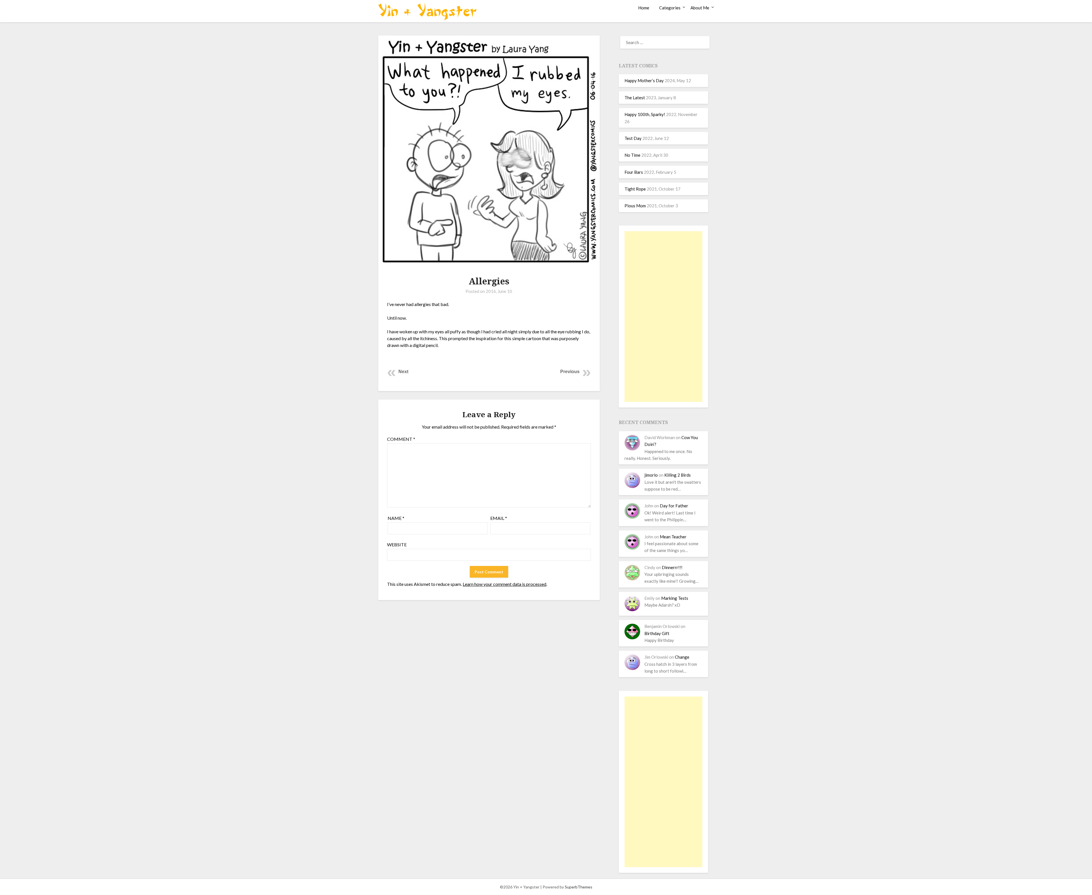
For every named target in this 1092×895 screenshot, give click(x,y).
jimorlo (651, 475)
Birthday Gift (656, 633)
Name (396, 518)
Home (643, 7)
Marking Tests (674, 598)
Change (682, 657)
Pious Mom (635, 205)
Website (397, 544)
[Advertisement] (663, 316)
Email (498, 518)
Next (403, 371)
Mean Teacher (673, 536)
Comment (401, 439)
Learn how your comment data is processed (504, 584)
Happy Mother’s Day (644, 80)
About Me (699, 7)
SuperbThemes (578, 886)
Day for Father (674, 505)
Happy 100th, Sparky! (644, 114)
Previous (570, 371)
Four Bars (633, 172)
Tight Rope (635, 188)
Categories (670, 7)
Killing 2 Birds (677, 475)
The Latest (634, 97)
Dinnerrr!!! (672, 567)
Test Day (633, 138)
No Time (632, 155)
